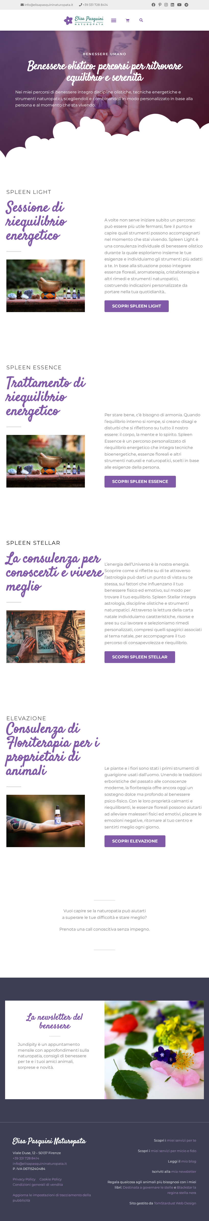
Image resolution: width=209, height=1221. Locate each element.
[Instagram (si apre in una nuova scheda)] (166, 4)
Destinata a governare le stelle (148, 1187)
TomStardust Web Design (175, 1203)
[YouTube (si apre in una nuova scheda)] (179, 4)
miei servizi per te (181, 1140)
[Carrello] (127, 20)
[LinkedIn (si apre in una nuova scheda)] (172, 4)
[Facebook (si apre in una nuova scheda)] (153, 4)
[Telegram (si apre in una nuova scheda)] (185, 4)
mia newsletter (183, 1171)
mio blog (188, 1161)
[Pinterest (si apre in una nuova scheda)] (160, 4)
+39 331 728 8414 (95, 5)
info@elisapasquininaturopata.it (48, 5)
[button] (114, 20)
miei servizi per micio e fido (173, 1151)
